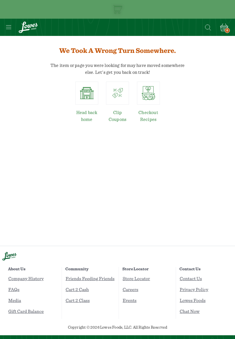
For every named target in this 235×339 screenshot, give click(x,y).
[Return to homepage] (28, 27)
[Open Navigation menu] (8, 27)
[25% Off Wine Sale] (117, 9)
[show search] (207, 27)
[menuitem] (34, 279)
